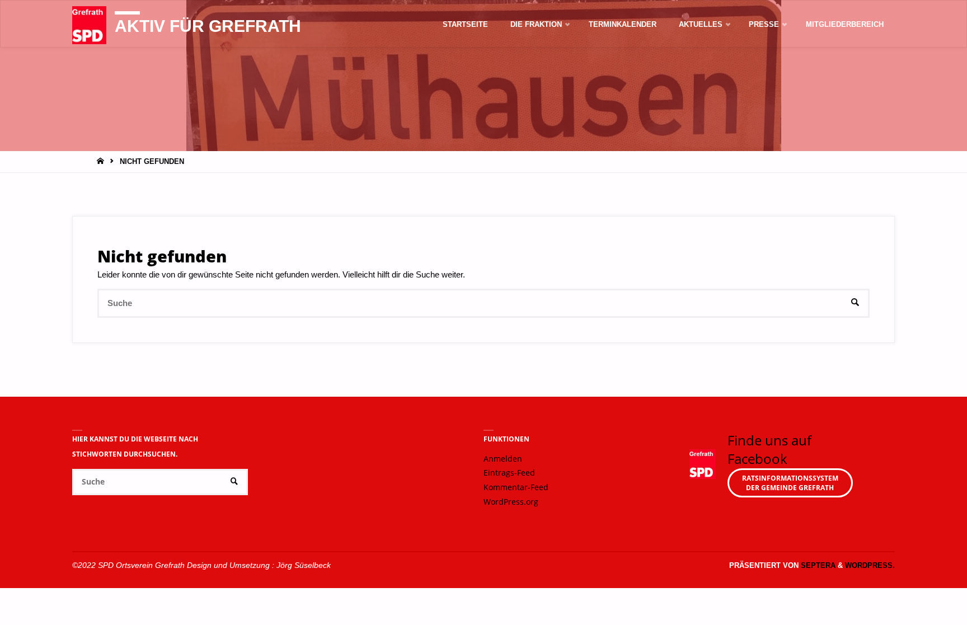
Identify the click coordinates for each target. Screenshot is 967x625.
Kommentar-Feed (516, 487)
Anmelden (503, 459)
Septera (817, 565)
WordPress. (870, 565)
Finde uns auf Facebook (769, 449)
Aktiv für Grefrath (208, 26)
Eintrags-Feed (509, 473)
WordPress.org (511, 502)
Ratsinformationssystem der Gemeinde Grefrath (790, 482)
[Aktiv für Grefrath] (89, 24)
